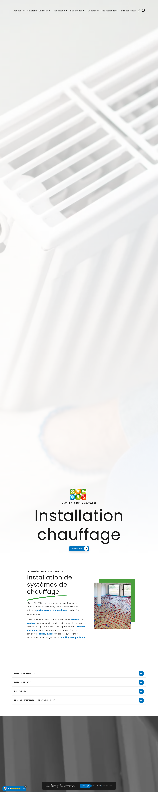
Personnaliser (107, 786)
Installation (59, 10)
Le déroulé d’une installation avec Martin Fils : (35, 700)
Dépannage (76, 10)
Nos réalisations (109, 10)
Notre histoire (30, 10)
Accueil (17, 10)
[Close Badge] (25, 786)
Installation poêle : (23, 682)
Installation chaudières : (25, 673)
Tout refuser (96, 786)
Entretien (43, 10)
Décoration (93, 10)
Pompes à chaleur (22, 691)
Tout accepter (85, 786)
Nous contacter (127, 10)
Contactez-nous (76, 548)
